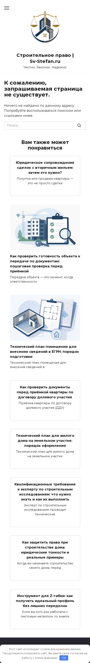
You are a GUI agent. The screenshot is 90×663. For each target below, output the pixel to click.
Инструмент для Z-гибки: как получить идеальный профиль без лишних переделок (45, 601)
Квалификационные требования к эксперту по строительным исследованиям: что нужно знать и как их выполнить (45, 491)
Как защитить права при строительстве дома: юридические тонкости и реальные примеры (45, 549)
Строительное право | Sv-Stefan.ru (45, 58)
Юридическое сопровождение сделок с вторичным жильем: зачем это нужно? (45, 168)
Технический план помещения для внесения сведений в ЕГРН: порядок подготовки (44, 351)
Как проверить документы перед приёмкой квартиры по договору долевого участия (45, 392)
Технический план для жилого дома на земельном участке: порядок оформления (45, 441)
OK (64, 657)
